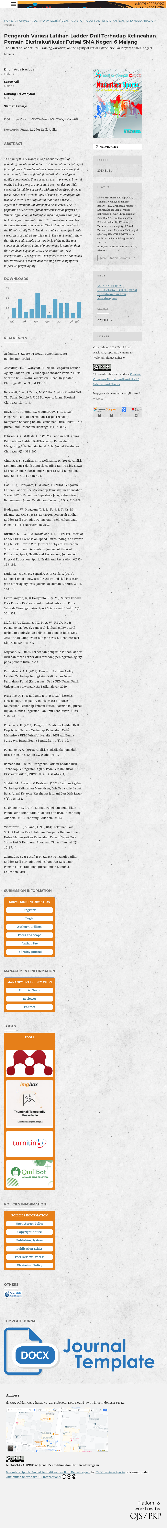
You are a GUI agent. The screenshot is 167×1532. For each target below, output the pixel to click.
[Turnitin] (30, 1154)
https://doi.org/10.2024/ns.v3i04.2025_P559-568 (45, 119)
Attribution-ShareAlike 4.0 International (33, 1477)
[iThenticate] (30, 1125)
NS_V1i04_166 (108, 146)
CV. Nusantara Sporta (110, 1472)
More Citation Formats (115, 258)
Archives (22, 20)
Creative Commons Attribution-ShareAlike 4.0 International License (117, 379)
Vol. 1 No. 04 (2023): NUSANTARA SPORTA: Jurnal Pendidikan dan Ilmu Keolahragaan (94, 20)
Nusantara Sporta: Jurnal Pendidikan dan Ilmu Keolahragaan (48, 1472)
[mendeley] (30, 1074)
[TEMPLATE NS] (79, 1375)
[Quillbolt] (30, 1185)
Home (8, 20)
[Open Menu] (13, 4)
